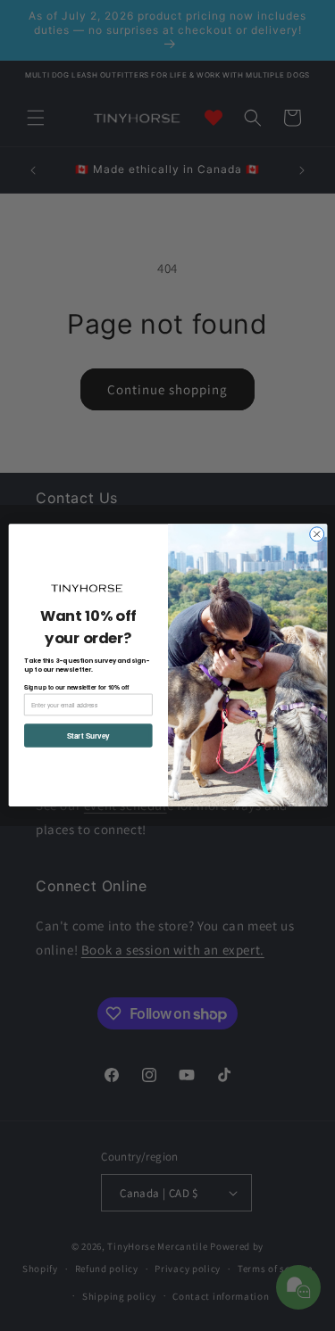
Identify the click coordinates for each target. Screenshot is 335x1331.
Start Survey (87, 736)
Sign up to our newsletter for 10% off (77, 686)
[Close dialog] (316, 534)
